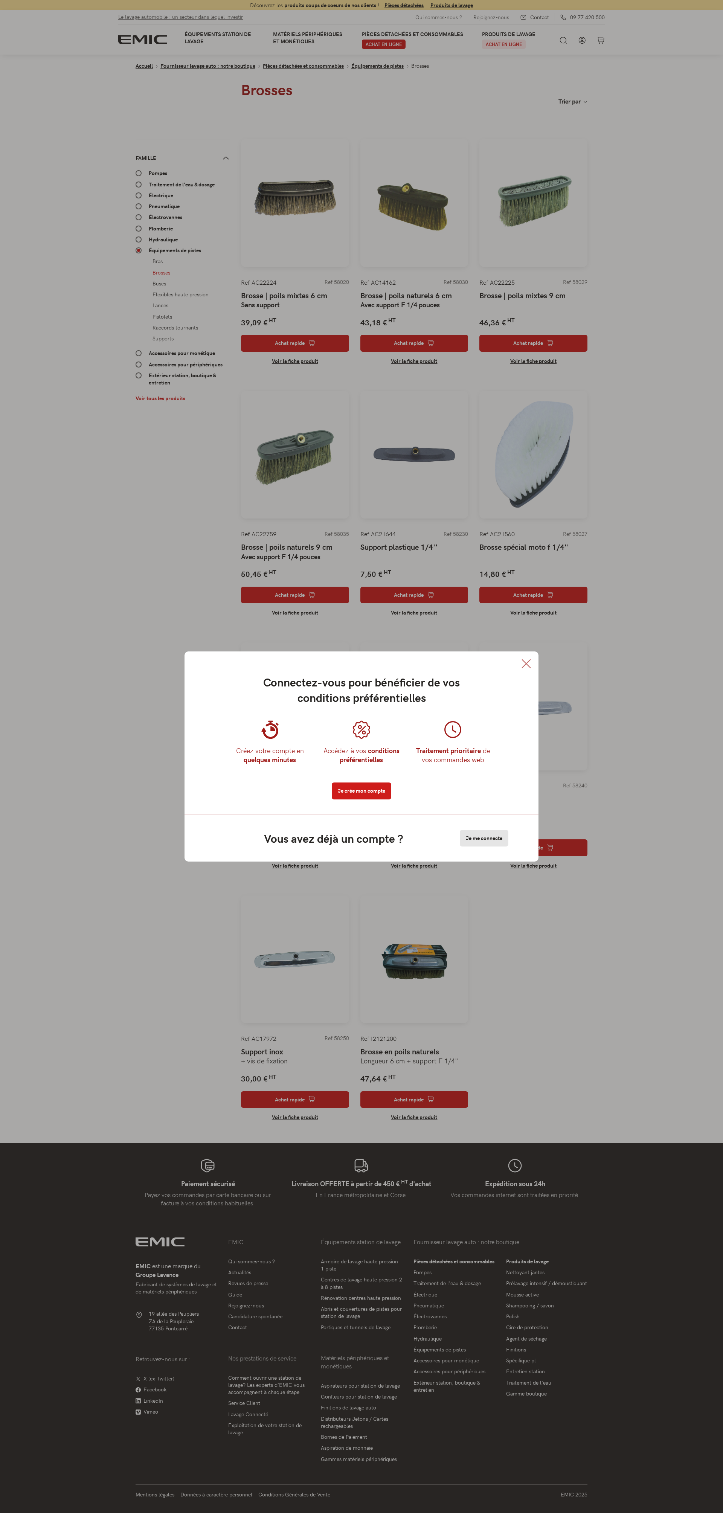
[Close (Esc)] (526, 663)
